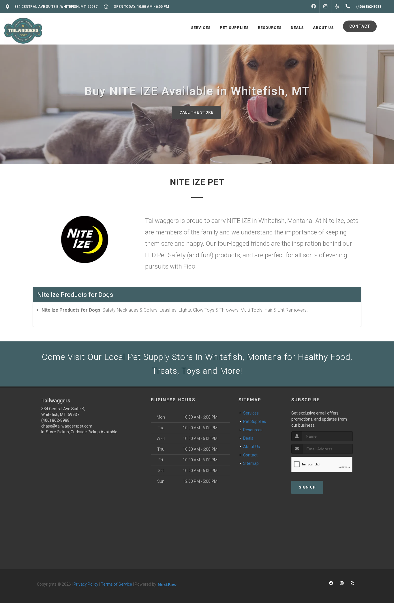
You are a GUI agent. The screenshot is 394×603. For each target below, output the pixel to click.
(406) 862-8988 (55, 420)
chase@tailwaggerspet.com (66, 426)
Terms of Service (116, 584)
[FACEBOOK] (313, 6)
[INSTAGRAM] (325, 6)
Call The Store (196, 112)
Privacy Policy (86, 584)
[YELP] (337, 6)
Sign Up (307, 487)
